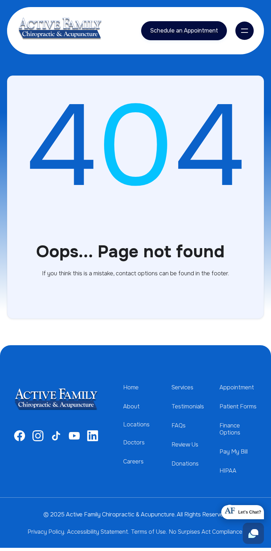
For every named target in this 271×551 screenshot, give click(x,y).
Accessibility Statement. (98, 531)
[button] (244, 31)
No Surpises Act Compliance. (206, 531)
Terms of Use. (149, 531)
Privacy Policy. (46, 531)
